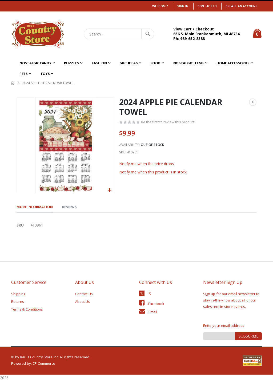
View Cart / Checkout (193, 28)
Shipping (18, 293)
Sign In (182, 6)
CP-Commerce (44, 363)
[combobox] (119, 34)
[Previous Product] (252, 102)
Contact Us (208, 6)
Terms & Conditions (27, 309)
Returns (17, 301)
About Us (82, 301)
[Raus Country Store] (38, 34)
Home (13, 83)
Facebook (156, 303)
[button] (109, 190)
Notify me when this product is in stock (153, 171)
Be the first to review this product (167, 122)
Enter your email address (223, 325)
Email (152, 311)
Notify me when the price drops (146, 163)
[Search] (147, 34)
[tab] (35, 207)
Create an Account (242, 6)
